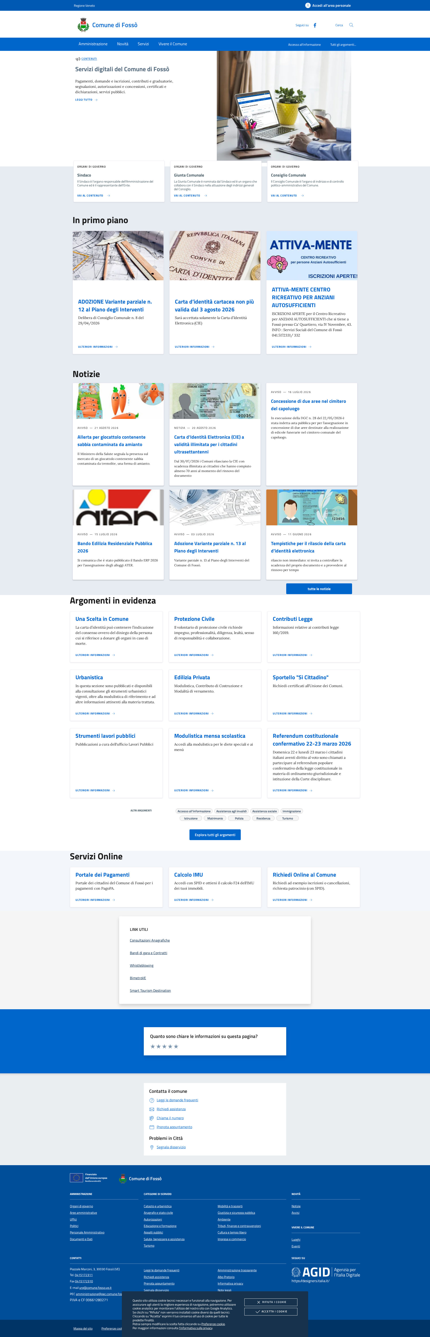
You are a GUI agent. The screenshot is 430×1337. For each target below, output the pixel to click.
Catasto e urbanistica (158, 1206)
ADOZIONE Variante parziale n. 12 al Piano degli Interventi (115, 305)
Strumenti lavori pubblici (105, 735)
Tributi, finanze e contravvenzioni (239, 1225)
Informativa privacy (230, 1283)
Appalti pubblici (153, 1232)
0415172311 (84, 1274)
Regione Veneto (84, 5)
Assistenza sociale (264, 810)
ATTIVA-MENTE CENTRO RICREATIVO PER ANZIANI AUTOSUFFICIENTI (303, 297)
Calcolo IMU (188, 874)
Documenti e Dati (81, 1239)
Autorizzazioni (153, 1219)
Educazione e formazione (160, 1225)
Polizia (239, 817)
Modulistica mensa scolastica (209, 735)
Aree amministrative (83, 1212)
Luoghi (296, 1239)
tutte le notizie (319, 588)
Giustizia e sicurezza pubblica (236, 1212)
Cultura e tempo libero (232, 1232)
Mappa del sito (82, 1328)
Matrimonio (215, 817)
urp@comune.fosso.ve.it (95, 1287)
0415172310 (84, 1281)
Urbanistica (89, 677)
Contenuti (89, 59)
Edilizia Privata (192, 677)
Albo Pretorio (226, 1276)
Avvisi (295, 1212)
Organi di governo (81, 1206)
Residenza (263, 817)
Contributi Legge (293, 619)
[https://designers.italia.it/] (326, 1272)
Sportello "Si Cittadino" (301, 677)
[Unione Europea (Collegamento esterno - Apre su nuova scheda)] (90, 1178)
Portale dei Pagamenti (102, 874)
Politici (74, 1225)
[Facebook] (313, 25)
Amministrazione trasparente (237, 1270)
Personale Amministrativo (87, 1232)
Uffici (73, 1219)
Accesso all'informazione (304, 44)
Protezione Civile (194, 619)
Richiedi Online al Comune (304, 874)
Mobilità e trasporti (230, 1206)
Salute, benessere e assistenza (164, 1239)
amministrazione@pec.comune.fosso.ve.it (103, 1294)
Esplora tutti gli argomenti (215, 834)
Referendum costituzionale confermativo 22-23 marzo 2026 (312, 739)
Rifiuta (274, 1302)
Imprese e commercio (232, 1239)
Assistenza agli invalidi (231, 810)
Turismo (287, 817)
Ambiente (224, 1219)
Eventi (296, 1246)
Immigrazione (292, 810)
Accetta (274, 1311)
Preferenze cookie (213, 1324)
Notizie (296, 1206)
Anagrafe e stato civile (158, 1212)
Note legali (224, 1290)
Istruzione (191, 817)
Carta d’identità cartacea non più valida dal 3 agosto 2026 (214, 305)
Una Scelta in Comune (102, 619)
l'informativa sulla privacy (195, 1328)
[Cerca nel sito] (351, 25)
